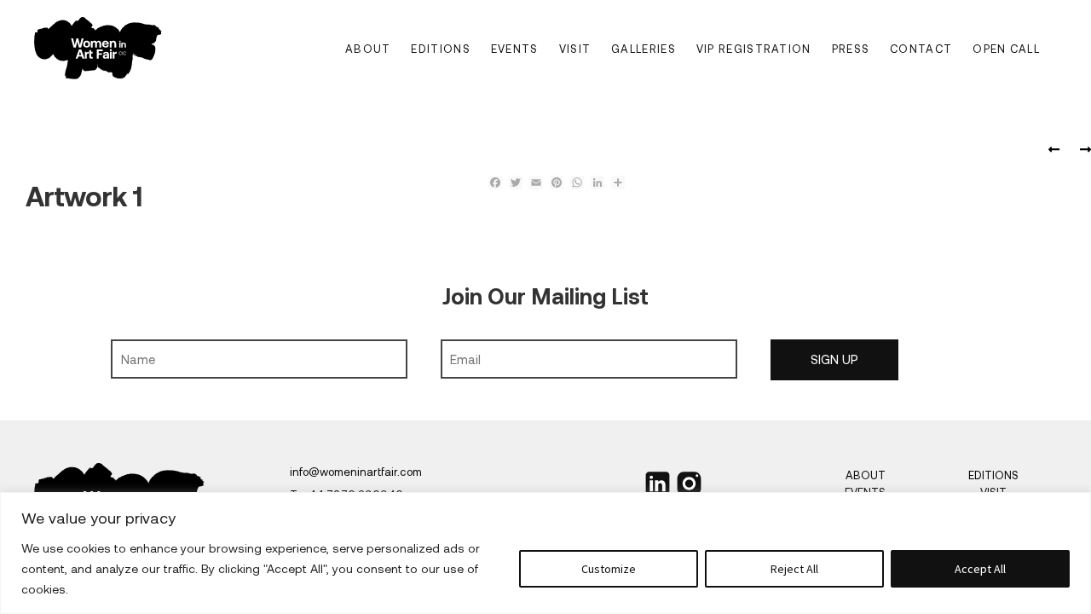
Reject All (794, 568)
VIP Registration (753, 48)
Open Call (1006, 48)
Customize (608, 568)
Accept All (980, 568)
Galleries (643, 48)
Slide (1057, 150)
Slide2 (1082, 150)
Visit (575, 48)
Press (851, 48)
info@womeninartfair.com (356, 471)
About (368, 48)
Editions (440, 48)
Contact (921, 48)
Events (515, 48)
